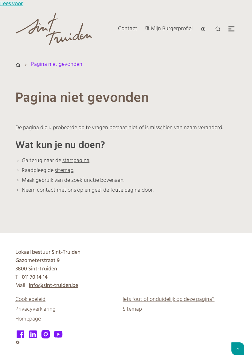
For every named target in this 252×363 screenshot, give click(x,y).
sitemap (64, 171)
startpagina (75, 161)
